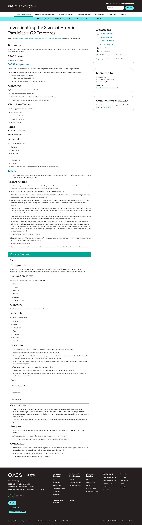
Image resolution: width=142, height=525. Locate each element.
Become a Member (109, 478)
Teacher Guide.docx (106, 34)
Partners (122, 487)
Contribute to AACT (109, 484)
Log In (107, 3)
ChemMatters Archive (65, 15)
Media (122, 484)
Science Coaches (75, 486)
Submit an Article (92, 492)
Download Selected (102, 55)
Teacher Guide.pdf (106, 37)
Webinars (72, 480)
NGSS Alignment (19, 64)
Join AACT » (14, 507)
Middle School (60, 19)
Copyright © (107, 521)
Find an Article (91, 489)
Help (63, 521)
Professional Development (44, 15)
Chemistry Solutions (84, 15)
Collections (89, 19)
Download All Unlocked (116, 55)
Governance (124, 481)
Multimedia (101, 19)
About (88, 480)
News (71, 501)
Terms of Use (12, 521)
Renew (127, 3)
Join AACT (116, 3)
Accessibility (49, 521)
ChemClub (106, 490)
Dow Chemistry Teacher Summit (107, 88)
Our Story (123, 478)
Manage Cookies (37, 521)
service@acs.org (13, 481)
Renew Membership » (17, 511)
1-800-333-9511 (13, 484)
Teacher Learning (75, 483)
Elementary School (75, 19)
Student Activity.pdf (106, 44)
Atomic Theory (29, 38)
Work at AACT (107, 487)
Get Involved (99, 15)
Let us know (107, 107)
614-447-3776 (12, 486)
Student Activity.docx (107, 41)
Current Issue (90, 483)
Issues (88, 486)
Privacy (28, 521)
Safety (12, 171)
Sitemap (69, 521)
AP (38, 19)
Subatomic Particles (41, 38)
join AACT (105, 59)
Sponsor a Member (109, 481)
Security (21, 521)
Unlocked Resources (54, 38)
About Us (122, 15)
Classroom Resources (23, 15)
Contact (57, 521)
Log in (98, 59)
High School (47, 19)
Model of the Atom (18, 38)
